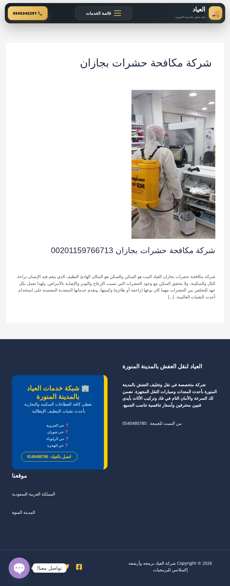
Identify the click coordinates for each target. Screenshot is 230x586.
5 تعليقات (207, 260)
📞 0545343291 (28, 13)
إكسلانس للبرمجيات (170, 570)
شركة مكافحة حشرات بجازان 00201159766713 (133, 250)
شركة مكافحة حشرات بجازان (142, 260)
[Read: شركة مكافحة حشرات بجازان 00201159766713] (173, 164)
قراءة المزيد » (202, 309)
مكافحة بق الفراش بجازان (45, 260)
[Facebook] (79, 567)
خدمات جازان (183, 260)
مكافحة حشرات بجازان (195, 266)
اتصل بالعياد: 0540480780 (49, 456)
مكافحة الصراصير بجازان (92, 260)
